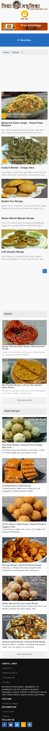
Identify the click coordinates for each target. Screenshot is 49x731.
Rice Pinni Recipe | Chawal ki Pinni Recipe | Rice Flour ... (22, 446)
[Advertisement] (24, 74)
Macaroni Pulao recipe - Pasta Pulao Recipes (22, 124)
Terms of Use (8, 711)
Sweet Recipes (12, 410)
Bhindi (15, 52)
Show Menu (26, 40)
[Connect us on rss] (23, 724)
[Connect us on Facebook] (4, 724)
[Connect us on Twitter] (17, 724)
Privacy (6, 716)
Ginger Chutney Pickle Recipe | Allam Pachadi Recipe (23, 347)
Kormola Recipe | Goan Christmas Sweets (22, 565)
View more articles (24, 400)
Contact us (7, 668)
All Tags (6, 682)
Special (8, 313)
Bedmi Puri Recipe (12, 201)
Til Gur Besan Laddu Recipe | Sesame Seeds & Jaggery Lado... (24, 525)
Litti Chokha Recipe (12, 251)
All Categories (9, 677)
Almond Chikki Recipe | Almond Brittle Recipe (23, 641)
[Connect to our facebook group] (10, 724)
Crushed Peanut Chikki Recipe (16, 485)
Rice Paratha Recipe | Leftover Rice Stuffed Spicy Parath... (22, 386)
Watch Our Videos (10, 703)
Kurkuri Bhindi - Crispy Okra (17, 167)
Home (6, 52)
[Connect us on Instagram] (29, 724)
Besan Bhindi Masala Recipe (17, 218)
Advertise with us (10, 673)
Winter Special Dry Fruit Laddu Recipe (20, 603)
